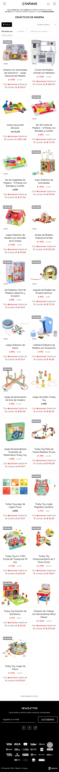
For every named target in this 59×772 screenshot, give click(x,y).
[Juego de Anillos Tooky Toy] (43, 379)
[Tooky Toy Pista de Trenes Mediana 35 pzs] (43, 431)
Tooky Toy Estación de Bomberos (15, 612)
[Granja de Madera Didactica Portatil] (43, 217)
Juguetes (20, 31)
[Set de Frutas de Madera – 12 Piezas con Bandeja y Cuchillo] (43, 107)
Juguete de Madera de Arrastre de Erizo (44, 291)
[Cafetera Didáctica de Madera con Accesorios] (43, 327)
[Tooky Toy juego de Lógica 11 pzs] (15, 486)
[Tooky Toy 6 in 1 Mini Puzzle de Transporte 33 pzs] (15, 538)
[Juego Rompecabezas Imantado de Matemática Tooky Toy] (15, 431)
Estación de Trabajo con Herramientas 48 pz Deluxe (44, 614)
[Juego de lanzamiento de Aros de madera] (15, 379)
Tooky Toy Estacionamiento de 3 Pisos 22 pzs (44, 559)
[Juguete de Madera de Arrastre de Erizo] (43, 272)
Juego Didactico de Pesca (15, 346)
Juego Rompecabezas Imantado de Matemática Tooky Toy (15, 452)
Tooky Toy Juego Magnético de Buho (44, 505)
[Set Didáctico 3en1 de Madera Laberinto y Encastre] (15, 272)
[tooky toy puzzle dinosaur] (15, 107)
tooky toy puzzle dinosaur (15, 126)
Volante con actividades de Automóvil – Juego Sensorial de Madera (15, 73)
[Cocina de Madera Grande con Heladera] (43, 52)
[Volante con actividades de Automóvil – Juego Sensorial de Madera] (15, 52)
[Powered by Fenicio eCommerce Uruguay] (52, 768)
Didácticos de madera (39, 31)
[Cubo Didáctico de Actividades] (43, 162)
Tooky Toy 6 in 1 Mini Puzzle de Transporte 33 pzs (15, 559)
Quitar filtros (7, 35)
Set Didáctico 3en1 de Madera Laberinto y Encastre (15, 293)
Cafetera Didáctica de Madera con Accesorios (44, 346)
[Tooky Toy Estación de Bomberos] (15, 593)
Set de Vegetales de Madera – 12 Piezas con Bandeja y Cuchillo (15, 183)
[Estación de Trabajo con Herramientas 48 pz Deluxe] (43, 593)
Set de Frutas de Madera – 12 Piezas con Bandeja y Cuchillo (44, 128)
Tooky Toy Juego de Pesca (15, 667)
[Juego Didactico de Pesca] (15, 327)
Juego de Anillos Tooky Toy (44, 398)
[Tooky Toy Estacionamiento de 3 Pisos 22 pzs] (43, 538)
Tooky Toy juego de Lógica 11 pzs (15, 505)
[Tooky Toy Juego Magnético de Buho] (43, 486)
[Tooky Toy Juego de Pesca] (15, 648)
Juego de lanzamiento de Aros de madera (15, 398)
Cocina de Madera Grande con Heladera (44, 71)
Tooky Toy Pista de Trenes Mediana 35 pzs (43, 450)
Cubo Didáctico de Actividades (44, 181)
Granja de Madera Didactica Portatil (44, 236)
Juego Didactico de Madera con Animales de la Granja (15, 238)
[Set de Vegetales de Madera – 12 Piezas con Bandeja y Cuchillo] (15, 162)
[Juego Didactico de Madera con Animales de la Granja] (15, 217)
